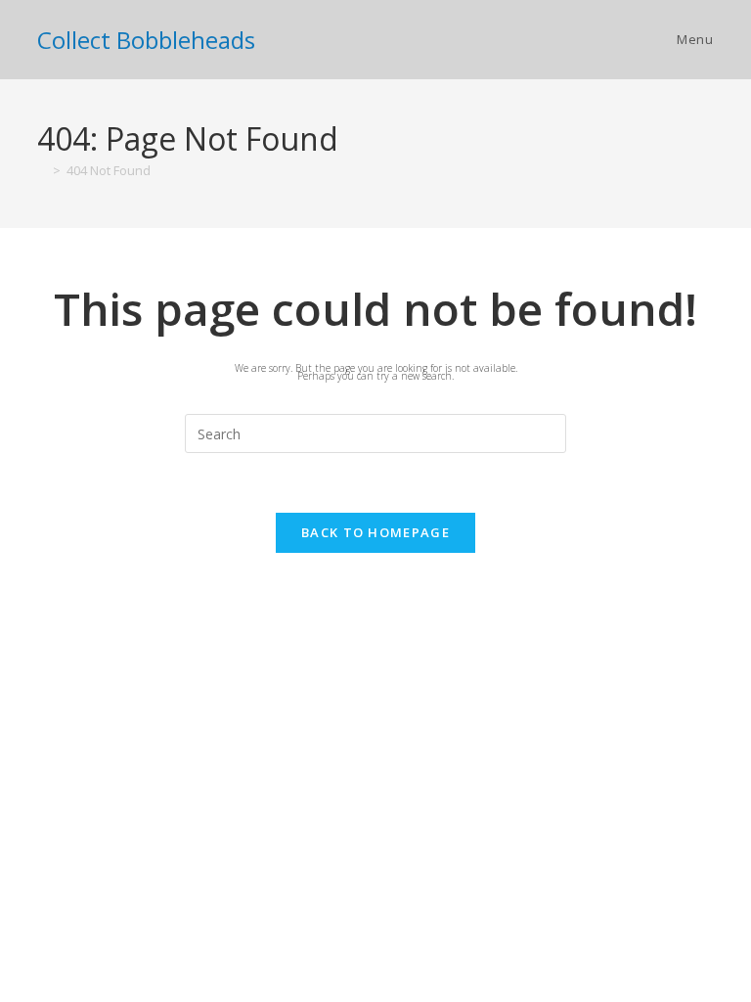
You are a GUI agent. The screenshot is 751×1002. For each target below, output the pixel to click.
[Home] (42, 170)
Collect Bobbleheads (146, 39)
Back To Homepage (375, 532)
